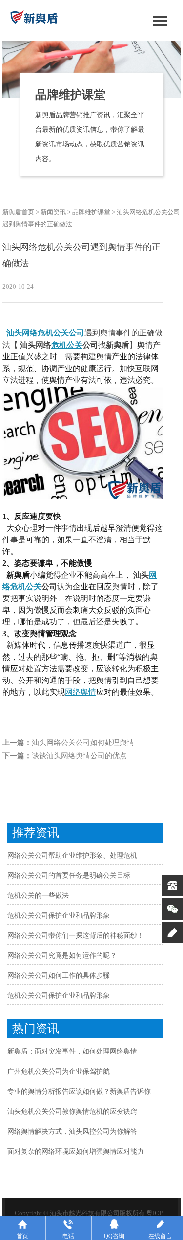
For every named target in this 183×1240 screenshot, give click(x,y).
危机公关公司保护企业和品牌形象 (58, 915)
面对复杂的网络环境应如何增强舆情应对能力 (75, 1151)
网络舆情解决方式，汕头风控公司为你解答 (72, 1131)
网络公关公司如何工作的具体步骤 (58, 975)
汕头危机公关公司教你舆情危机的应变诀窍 (72, 1111)
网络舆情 (80, 692)
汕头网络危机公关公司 (45, 333)
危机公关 (66, 345)
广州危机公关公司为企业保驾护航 (58, 1071)
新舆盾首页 (18, 212)
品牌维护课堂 (91, 212)
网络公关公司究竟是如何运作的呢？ (62, 955)
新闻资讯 (53, 212)
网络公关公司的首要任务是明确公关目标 (68, 875)
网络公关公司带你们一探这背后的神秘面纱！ (75, 935)
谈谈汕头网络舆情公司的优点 (79, 756)
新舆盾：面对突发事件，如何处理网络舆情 (72, 1051)
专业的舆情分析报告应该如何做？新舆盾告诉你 (79, 1091)
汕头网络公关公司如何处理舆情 (83, 742)
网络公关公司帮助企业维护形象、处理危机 (72, 855)
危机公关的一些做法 (38, 895)
